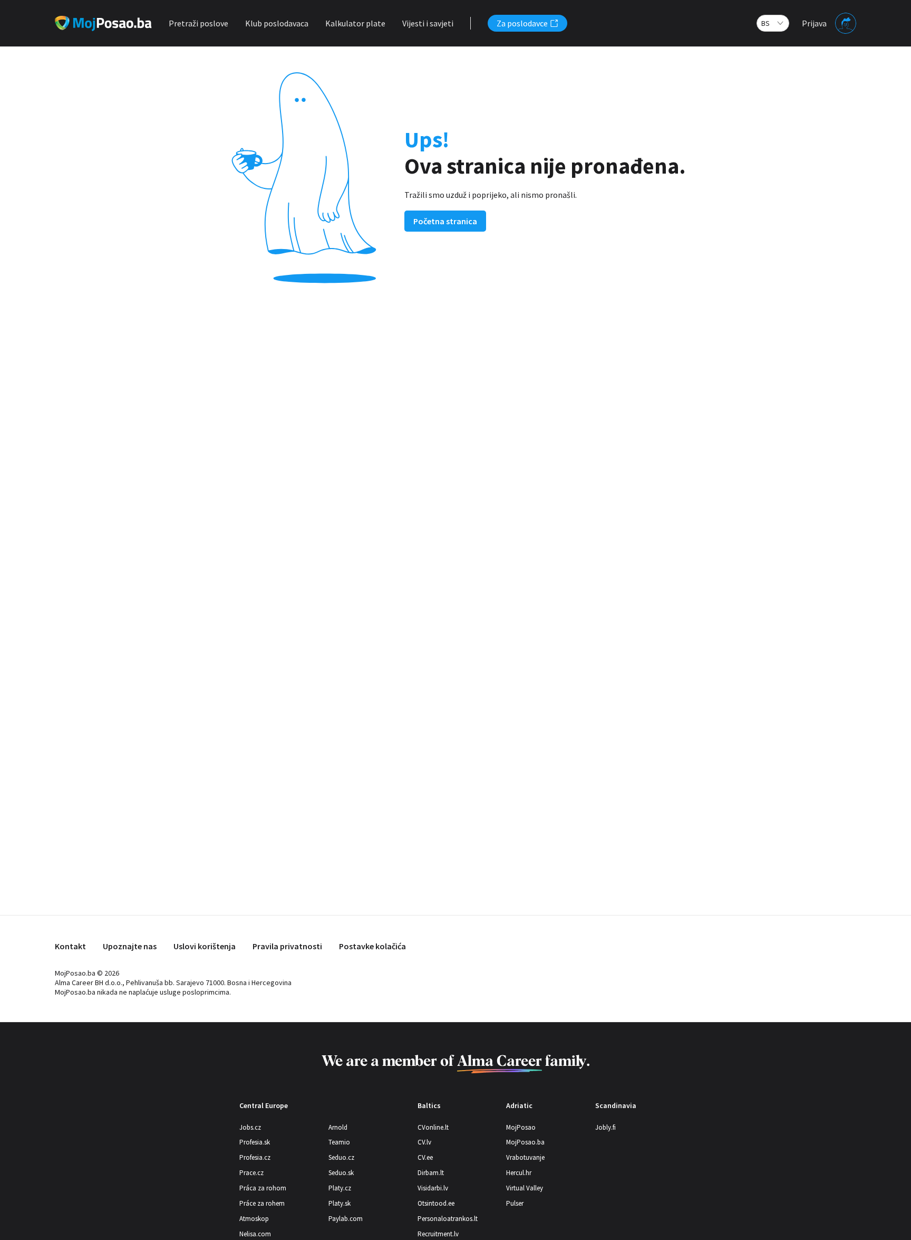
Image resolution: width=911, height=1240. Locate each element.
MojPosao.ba (525, 1142)
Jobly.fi (605, 1127)
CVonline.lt (433, 1127)
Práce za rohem (262, 1203)
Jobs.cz (250, 1127)
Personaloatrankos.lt (448, 1218)
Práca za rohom (262, 1188)
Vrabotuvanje (525, 1157)
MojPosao (521, 1127)
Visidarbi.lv (433, 1188)
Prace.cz (251, 1172)
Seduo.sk (341, 1172)
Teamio (339, 1142)
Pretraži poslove (198, 23)
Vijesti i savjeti (427, 23)
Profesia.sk (254, 1142)
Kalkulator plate (355, 23)
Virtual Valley (524, 1188)
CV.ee (425, 1157)
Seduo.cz (341, 1157)
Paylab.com (345, 1218)
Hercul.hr (518, 1172)
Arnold (337, 1127)
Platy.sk (339, 1203)
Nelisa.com (255, 1233)
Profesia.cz (254, 1157)
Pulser (515, 1203)
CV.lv (424, 1142)
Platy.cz (339, 1188)
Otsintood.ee (436, 1203)
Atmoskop (254, 1218)
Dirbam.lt (431, 1172)
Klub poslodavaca (276, 23)
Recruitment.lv (438, 1233)
